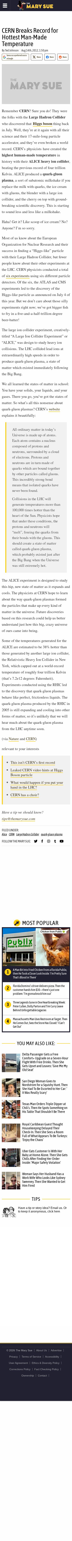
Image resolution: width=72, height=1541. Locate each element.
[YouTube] (61, 842)
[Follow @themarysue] (35, 842)
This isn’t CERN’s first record (33, 762)
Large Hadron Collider (27, 834)
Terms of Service (31, 1356)
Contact (42, 1375)
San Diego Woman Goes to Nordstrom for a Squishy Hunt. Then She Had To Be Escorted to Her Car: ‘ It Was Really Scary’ (45, 1087)
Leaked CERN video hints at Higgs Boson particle (37, 772)
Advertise (56, 1350)
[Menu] (5, 5)
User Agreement (18, 1362)
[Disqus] (36, 1276)
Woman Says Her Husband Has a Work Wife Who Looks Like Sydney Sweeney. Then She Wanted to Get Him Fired (43, 1179)
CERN (31, 738)
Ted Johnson (12, 50)
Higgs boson (42, 123)
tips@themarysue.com (18, 818)
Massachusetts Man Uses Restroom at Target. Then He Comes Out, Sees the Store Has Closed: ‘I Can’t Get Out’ (40, 1022)
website (54, 408)
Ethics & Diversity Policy (45, 1362)
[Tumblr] (55, 842)
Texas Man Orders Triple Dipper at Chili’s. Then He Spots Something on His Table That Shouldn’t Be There (44, 1108)
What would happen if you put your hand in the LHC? (37, 785)
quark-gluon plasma (52, 834)
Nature (14, 738)
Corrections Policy (19, 1369)
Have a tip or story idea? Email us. (40, 1207)
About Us (41, 1350)
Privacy (13, 1356)
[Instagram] (48, 842)
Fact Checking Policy (46, 1369)
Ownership (27, 1375)
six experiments (18, 275)
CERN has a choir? (25, 794)
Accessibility (52, 1356)
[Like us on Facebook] (42, 842)
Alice (4, 834)
